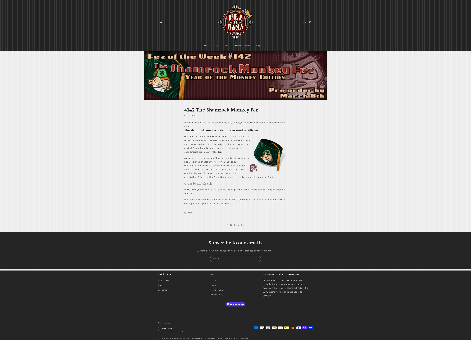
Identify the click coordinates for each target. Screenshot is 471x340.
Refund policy (196, 339)
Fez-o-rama (168, 339)
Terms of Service (218, 290)
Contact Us (215, 285)
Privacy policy (209, 339)
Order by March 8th (198, 183)
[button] (161, 22)
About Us (162, 285)
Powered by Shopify (181, 339)
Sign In (213, 280)
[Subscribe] (258, 259)
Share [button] (189, 212)
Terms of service (224, 339)
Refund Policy (216, 294)
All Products (163, 280)
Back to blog (237, 225)
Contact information (240, 339)
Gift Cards (162, 290)
